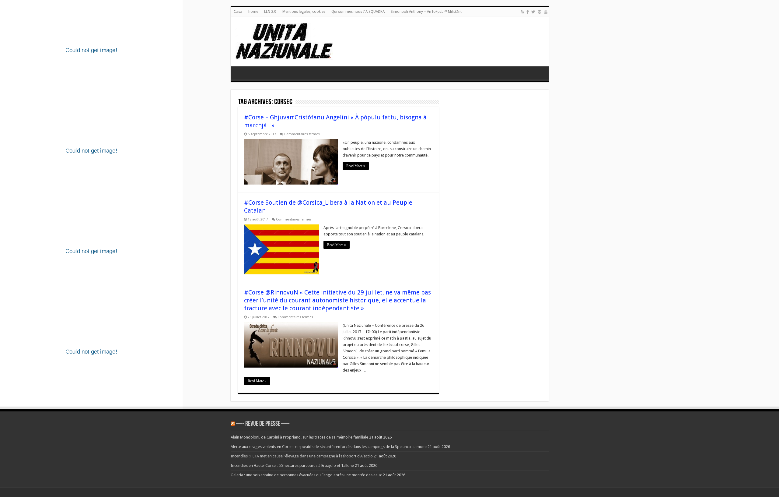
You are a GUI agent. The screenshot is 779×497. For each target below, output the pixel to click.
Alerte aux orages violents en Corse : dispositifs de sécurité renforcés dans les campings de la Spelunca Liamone (329, 446)
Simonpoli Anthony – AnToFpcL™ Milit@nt (426, 11)
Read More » (355, 166)
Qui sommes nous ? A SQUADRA (358, 11)
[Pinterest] (539, 12)
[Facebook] (527, 12)
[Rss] (522, 12)
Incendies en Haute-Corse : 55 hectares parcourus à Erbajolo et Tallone (292, 465)
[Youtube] (545, 12)
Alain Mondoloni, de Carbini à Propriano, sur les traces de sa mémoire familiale (299, 437)
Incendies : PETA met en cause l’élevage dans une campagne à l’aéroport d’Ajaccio (302, 456)
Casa (238, 11)
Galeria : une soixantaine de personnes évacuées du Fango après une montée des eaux (306, 475)
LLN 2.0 (270, 11)
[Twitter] (533, 12)
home (253, 11)
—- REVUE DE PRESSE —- (263, 424)
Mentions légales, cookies (303, 11)
